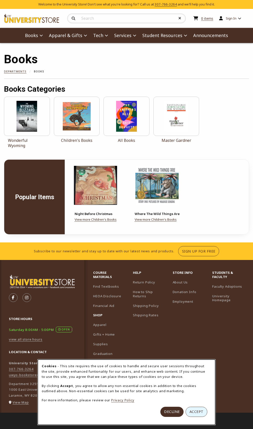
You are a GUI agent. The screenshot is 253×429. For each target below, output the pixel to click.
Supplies (100, 344)
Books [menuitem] (31, 35)
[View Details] (95, 185)
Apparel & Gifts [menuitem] (65, 35)
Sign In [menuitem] (231, 18)
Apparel (99, 324)
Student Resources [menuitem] (162, 35)
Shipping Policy (146, 305)
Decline (172, 411)
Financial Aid (103, 305)
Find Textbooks (106, 286)
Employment (183, 301)
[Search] (73, 18)
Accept (197, 411)
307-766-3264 (166, 4)
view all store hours (25, 339)
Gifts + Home (104, 334)
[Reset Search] (179, 18)
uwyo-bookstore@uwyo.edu (32, 375)
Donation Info (184, 292)
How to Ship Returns (143, 294)
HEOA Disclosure (107, 296)
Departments (15, 71)
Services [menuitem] (122, 35)
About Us (180, 282)
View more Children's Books (96, 219)
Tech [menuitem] (98, 35)
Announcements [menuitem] (210, 35)
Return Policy (144, 282)
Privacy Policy (122, 400)
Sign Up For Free (200, 251)
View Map (21, 402)
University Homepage (230, 298)
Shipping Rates (146, 315)
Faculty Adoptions (230, 286)
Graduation (102, 353)
